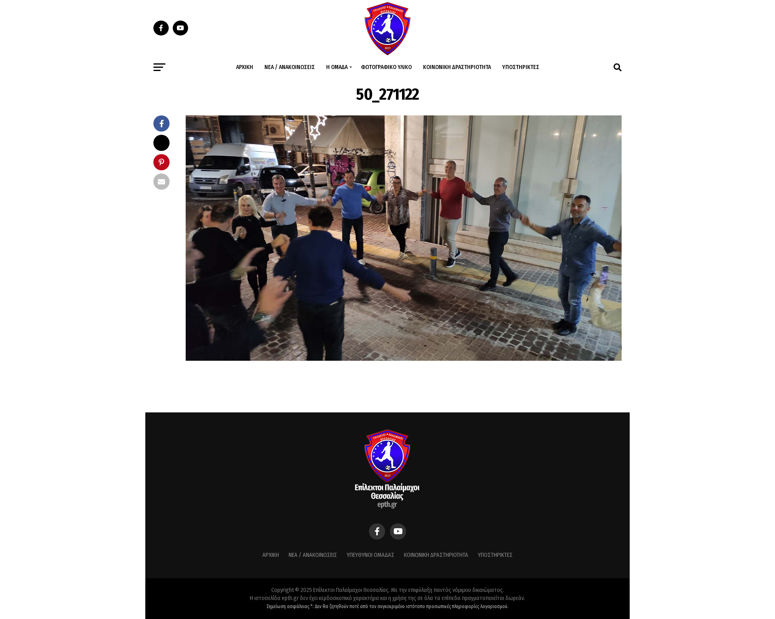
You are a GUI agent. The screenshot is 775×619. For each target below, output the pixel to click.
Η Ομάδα (337, 67)
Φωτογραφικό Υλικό (386, 67)
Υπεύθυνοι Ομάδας (370, 555)
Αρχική (244, 67)
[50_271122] (404, 358)
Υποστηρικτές (520, 67)
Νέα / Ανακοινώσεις (289, 67)
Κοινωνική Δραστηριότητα (457, 67)
